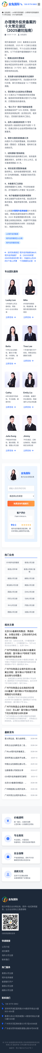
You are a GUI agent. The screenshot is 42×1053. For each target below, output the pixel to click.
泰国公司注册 (12, 578)
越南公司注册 (29, 578)
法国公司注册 (29, 612)
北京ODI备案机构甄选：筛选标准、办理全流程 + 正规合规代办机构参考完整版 (21, 634)
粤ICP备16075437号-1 (24, 1048)
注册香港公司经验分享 (14, 770)
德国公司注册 (12, 612)
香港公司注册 (29, 562)
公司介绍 (5, 947)
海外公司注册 (7, 955)
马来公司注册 (29, 599)
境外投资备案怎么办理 (14, 238)
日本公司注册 (29, 592)
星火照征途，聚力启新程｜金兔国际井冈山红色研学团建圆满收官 (16, 738)
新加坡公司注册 (12, 585)
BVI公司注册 (12, 605)
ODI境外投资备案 (12, 562)
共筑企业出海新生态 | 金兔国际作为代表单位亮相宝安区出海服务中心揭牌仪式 (16, 745)
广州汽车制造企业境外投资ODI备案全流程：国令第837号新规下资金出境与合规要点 (20, 672)
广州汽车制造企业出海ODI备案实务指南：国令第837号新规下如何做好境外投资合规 (20, 653)
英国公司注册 (12, 592)
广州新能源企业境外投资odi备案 (16, 789)
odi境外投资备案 (18, 12)
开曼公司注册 (29, 605)
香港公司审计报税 (29, 570)
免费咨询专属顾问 (21, 503)
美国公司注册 (29, 585)
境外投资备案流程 (12, 243)
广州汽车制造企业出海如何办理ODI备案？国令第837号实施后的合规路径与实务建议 (21, 691)
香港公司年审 (12, 569)
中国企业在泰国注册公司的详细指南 (16, 764)
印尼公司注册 (12, 599)
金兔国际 (7, 12)
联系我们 (5, 959)
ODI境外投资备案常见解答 (16, 776)
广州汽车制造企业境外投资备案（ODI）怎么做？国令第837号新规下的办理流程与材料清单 (21, 710)
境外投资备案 (7, 977)
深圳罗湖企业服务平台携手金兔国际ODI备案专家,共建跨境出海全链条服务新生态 (16, 758)
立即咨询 (10, 317)
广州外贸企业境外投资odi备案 (16, 795)
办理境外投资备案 (19, 211)
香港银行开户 (7, 982)
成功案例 (5, 951)
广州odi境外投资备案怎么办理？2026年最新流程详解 (16, 751)
